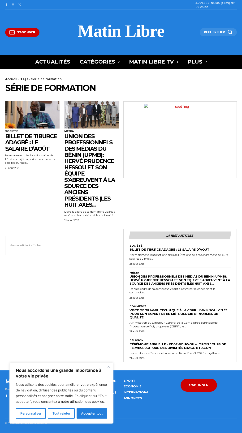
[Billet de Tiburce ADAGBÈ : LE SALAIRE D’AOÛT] (32, 115)
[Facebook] (6, 5)
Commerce (138, 306)
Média (69, 131)
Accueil (11, 79)
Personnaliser (30, 413)
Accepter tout (92, 413)
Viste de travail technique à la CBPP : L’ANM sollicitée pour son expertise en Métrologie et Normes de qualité (179, 313)
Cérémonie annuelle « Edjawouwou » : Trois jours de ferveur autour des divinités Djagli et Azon (178, 346)
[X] (19, 5)
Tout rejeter (61, 413)
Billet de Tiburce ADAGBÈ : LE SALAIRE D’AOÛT (31, 142)
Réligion (136, 340)
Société (11, 131)
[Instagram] (13, 5)
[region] (61, 393)
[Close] (108, 366)
